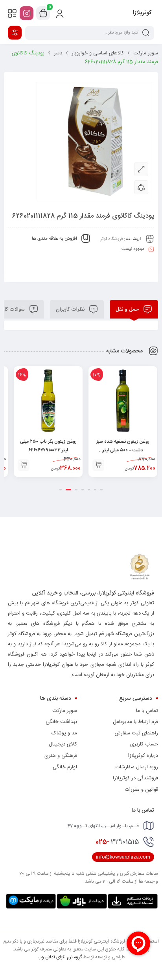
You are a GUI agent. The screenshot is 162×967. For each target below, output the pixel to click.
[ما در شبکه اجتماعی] (26, 13)
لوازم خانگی (65, 767)
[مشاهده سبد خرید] (43, 13)
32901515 (117, 842)
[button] (98, 465)
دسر (58, 53)
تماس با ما (147, 710)
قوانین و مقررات (141, 789)
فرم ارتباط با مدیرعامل (135, 721)
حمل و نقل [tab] (128, 309)
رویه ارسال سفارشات (137, 767)
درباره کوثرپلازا (143, 755)
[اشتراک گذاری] (141, 187)
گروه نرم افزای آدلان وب (59, 957)
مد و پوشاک (64, 733)
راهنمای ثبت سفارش (136, 733)
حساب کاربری (144, 744)
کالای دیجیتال (63, 744)
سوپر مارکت (145, 53)
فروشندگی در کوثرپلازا (135, 778)
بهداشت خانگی (61, 721)
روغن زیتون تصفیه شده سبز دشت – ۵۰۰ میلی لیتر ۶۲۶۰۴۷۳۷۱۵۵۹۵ (122, 450)
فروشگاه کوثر (111, 239)
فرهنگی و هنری (60, 755)
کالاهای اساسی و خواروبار (98, 53)
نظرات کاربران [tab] (71, 309)
